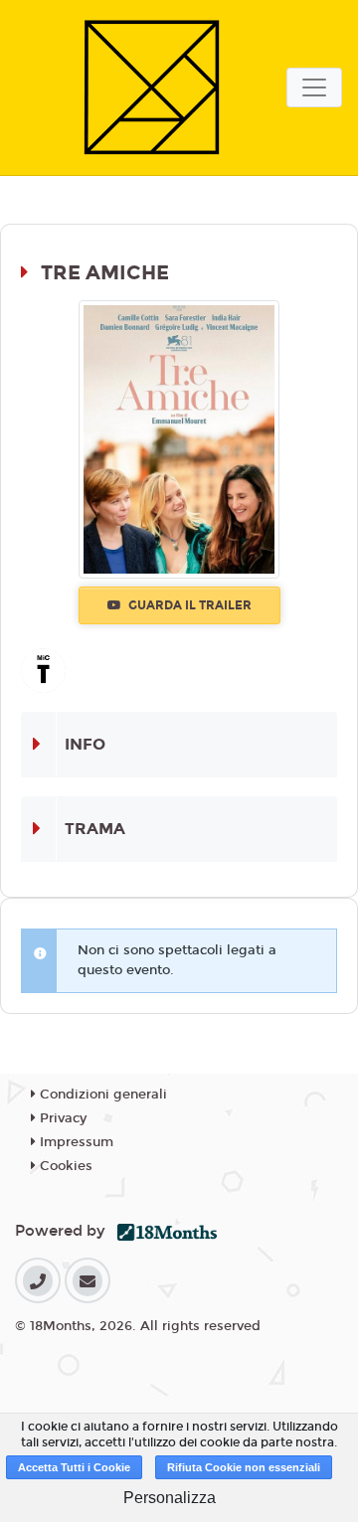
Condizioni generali (101, 1094)
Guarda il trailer (188, 605)
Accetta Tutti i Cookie (74, 1467)
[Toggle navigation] (314, 87)
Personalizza (169, 1497)
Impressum (74, 1142)
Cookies (64, 1166)
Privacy (61, 1118)
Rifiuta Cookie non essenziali (243, 1467)
